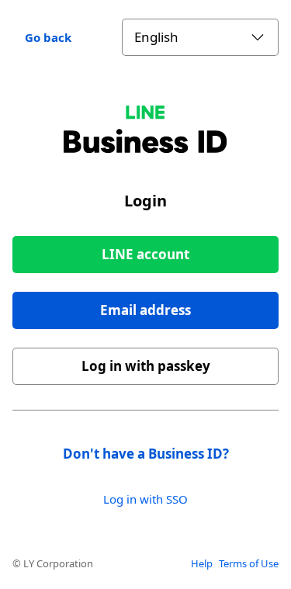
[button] (145, 310)
